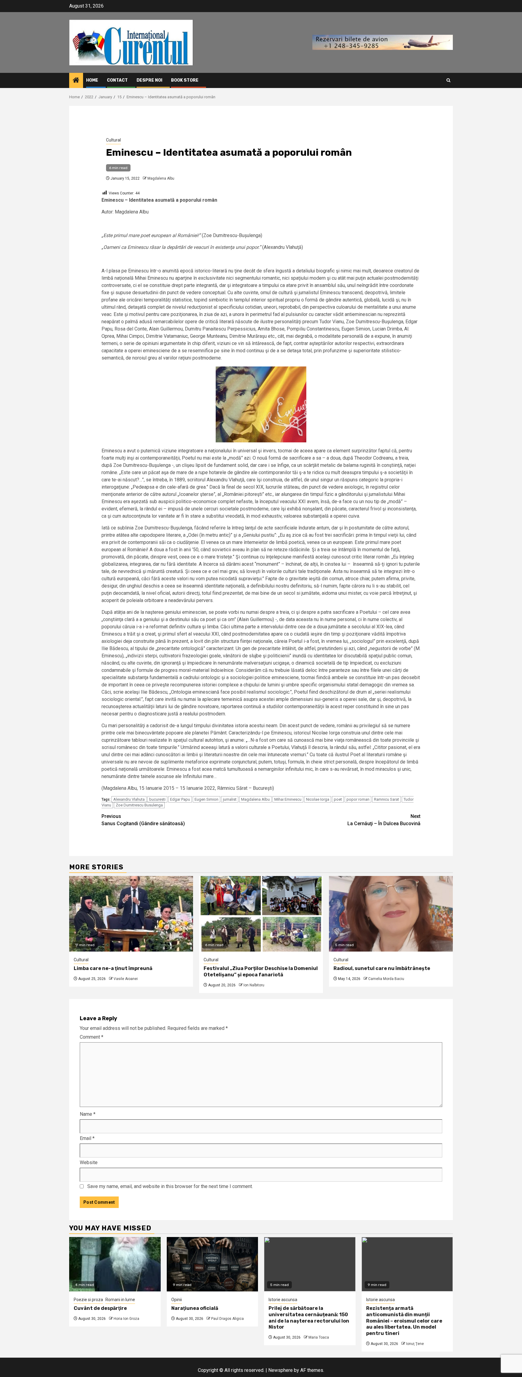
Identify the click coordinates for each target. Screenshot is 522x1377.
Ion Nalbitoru (253, 985)
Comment (91, 1037)
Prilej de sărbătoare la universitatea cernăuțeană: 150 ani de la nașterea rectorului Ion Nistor (309, 1317)
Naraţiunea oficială (194, 1308)
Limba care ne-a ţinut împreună (113, 968)
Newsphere (280, 1370)
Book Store (184, 80)
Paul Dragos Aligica (227, 1319)
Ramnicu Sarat (386, 799)
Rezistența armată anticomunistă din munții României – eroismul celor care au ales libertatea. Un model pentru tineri (404, 1320)
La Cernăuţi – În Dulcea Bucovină (383, 819)
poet (338, 799)
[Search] (448, 80)
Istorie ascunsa (283, 1299)
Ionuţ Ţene (415, 1344)
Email (87, 1138)
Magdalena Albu (160, 178)
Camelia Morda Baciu (386, 979)
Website (89, 1162)
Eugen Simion (206, 799)
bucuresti (157, 799)
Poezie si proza (88, 1299)
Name (87, 1114)
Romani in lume (120, 1299)
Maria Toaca (318, 1337)
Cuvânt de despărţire (100, 1308)
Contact (117, 80)
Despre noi (149, 80)
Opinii (176, 1299)
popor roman (357, 799)
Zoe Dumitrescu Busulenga (139, 805)
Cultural (113, 140)
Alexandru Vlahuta (129, 799)
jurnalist (230, 799)
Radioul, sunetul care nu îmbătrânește (382, 968)
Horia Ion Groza (126, 1319)
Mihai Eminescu (287, 799)
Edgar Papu (180, 799)
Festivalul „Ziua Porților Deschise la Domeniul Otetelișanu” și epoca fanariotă (261, 971)
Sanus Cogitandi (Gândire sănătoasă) (143, 819)
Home (92, 80)
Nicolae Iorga (317, 799)
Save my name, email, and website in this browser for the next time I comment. (170, 1186)
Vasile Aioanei (126, 979)
